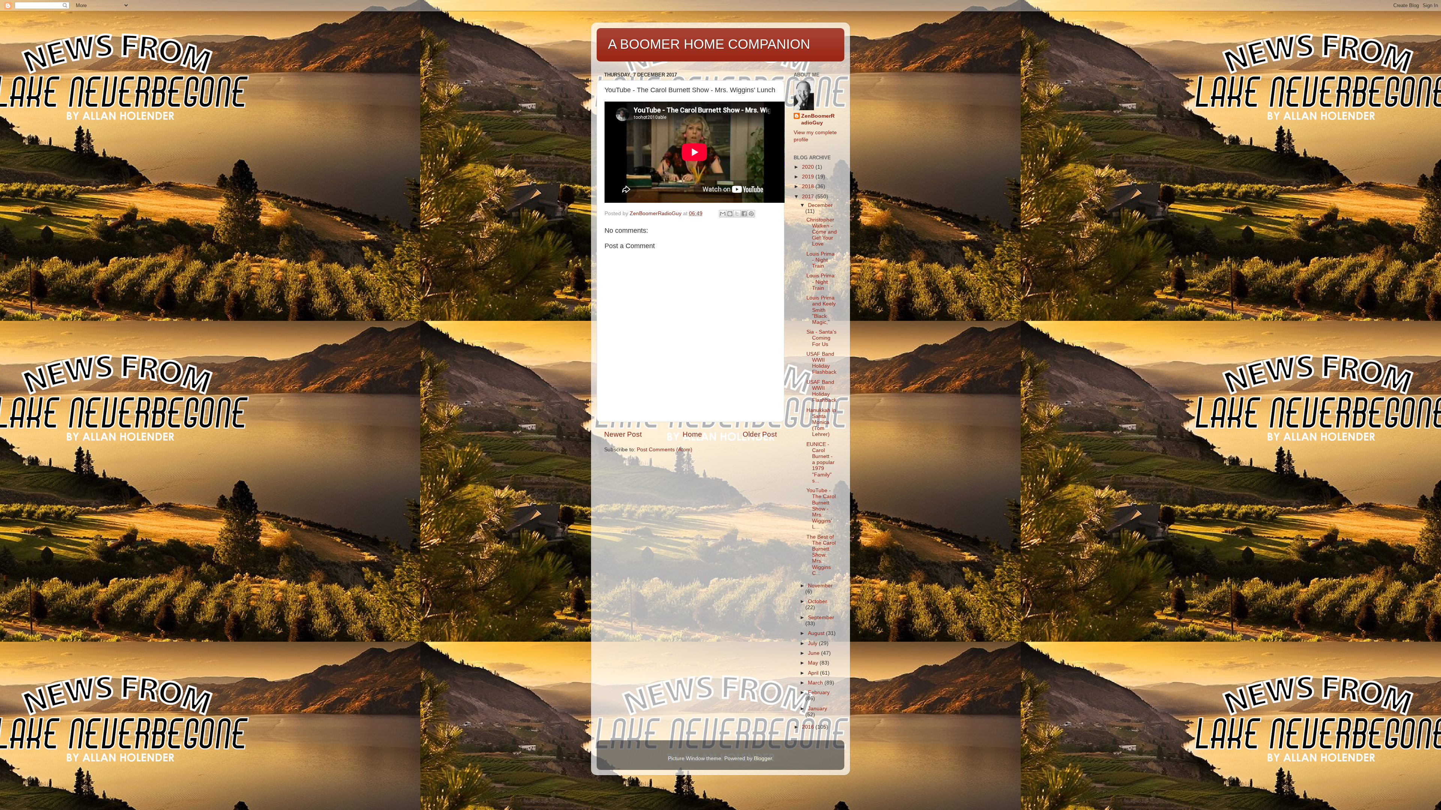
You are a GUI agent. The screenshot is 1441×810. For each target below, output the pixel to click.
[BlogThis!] (730, 213)
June (814, 653)
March (816, 683)
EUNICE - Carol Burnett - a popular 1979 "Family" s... (820, 463)
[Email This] (723, 213)
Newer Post (623, 434)
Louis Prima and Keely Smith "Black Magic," (821, 310)
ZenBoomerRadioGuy (818, 119)
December (820, 205)
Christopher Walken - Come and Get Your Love (821, 232)
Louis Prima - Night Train (820, 260)
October (817, 601)
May (814, 663)
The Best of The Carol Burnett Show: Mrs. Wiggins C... (821, 555)
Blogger (763, 758)
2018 (808, 186)
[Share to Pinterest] (751, 213)
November (820, 585)
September (821, 617)
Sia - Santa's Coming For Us (821, 338)
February (819, 692)
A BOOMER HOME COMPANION (709, 44)
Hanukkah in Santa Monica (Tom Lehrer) (821, 422)
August (817, 633)
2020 (808, 167)
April (814, 673)
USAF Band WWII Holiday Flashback (821, 363)
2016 (808, 727)
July (813, 643)
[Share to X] (737, 213)
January (817, 708)
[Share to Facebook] (744, 213)
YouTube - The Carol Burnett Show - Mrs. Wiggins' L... (821, 509)
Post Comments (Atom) (664, 449)
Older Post (760, 434)
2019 (808, 177)
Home (692, 434)
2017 (808, 196)
